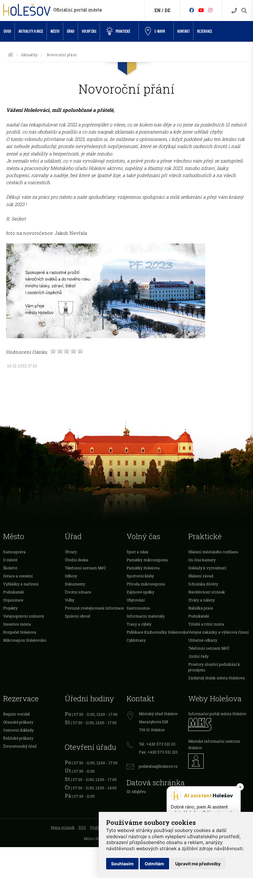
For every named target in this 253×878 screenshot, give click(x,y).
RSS (82, 827)
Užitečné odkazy (202, 640)
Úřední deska (76, 559)
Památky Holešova (143, 567)
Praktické (123, 31)
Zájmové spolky (140, 591)
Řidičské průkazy (18, 738)
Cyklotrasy (136, 640)
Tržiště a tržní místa (206, 624)
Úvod (7, 31)
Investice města (17, 624)
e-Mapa (160, 31)
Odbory (71, 575)
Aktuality (29, 54)
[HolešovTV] (201, 10)
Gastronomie (138, 608)
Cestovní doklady (18, 730)
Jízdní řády (198, 656)
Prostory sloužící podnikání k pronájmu (214, 667)
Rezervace (204, 31)
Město (55, 31)
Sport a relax (137, 551)
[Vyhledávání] (244, 10)
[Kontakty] (234, 10)
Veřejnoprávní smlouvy (23, 616)
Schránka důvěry (203, 583)
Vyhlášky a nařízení (21, 583)
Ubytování (135, 599)
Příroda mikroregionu (145, 583)
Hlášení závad (200, 575)
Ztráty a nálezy (201, 599)
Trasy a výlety (138, 624)
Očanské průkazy (18, 722)
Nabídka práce (200, 608)
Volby (69, 599)
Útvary (71, 551)
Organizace (13, 599)
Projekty (10, 608)
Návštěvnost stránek (206, 591)
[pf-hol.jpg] (105, 336)
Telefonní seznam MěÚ (85, 567)
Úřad (70, 31)
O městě (10, 559)
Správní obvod (77, 616)
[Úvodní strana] (10, 54)
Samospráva (14, 551)
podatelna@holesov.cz (158, 766)
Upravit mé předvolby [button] (198, 863)
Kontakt (183, 31)
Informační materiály (145, 616)
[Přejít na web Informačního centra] (219, 761)
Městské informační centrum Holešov (214, 744)
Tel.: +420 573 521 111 (157, 743)
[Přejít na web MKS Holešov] (219, 724)
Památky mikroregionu (147, 559)
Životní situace (78, 591)
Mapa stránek (63, 827)
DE (167, 10)
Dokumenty (75, 583)
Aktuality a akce (31, 31)
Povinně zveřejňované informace (94, 608)
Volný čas (89, 31)
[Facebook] (192, 10)
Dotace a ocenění (18, 575)
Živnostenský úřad (19, 746)
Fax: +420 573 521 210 (158, 751)
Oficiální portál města (77, 10)
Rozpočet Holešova (19, 632)
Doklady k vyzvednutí (207, 567)
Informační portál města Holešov (217, 713)
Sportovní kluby (140, 575)
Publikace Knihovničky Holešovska (157, 632)
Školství (10, 567)
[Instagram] (210, 10)
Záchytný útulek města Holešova (216, 677)
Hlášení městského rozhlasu (213, 551)
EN (157, 10)
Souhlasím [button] (122, 863)
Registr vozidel (16, 713)
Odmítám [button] (154, 863)
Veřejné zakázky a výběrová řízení (218, 632)
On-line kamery (202, 559)
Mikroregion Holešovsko (24, 640)
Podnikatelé (13, 591)
